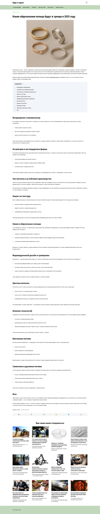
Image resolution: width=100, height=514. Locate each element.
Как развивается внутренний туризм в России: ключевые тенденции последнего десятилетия (59, 495)
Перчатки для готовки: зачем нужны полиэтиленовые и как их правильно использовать (79, 441)
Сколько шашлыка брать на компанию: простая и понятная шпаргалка (39, 494)
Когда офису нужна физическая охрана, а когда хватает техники (20, 469)
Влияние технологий (21, 103)
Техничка (34, 7)
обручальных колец (54, 77)
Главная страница (16, 12)
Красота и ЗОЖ (42, 7)
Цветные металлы (21, 101)
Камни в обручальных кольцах (24, 96)
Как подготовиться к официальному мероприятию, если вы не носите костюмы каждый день (21, 495)
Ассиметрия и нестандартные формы (25, 89)
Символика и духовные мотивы (24, 108)
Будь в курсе (18, 2)
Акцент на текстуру (21, 94)
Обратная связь (59, 7)
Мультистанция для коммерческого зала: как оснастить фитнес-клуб (58, 469)
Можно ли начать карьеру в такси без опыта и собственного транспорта (78, 469)
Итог (18, 110)
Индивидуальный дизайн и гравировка (26, 98)
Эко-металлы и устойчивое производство (26, 92)
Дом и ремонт (26, 7)
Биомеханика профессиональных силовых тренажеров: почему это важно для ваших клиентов (40, 470)
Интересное (51, 7)
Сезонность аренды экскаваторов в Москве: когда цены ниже (21, 441)
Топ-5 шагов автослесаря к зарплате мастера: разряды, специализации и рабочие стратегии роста (39, 442)
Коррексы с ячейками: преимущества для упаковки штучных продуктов (59, 445)
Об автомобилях (17, 7)
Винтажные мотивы (21, 105)
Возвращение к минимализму (23, 87)
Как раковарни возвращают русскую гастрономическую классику (78, 494)
